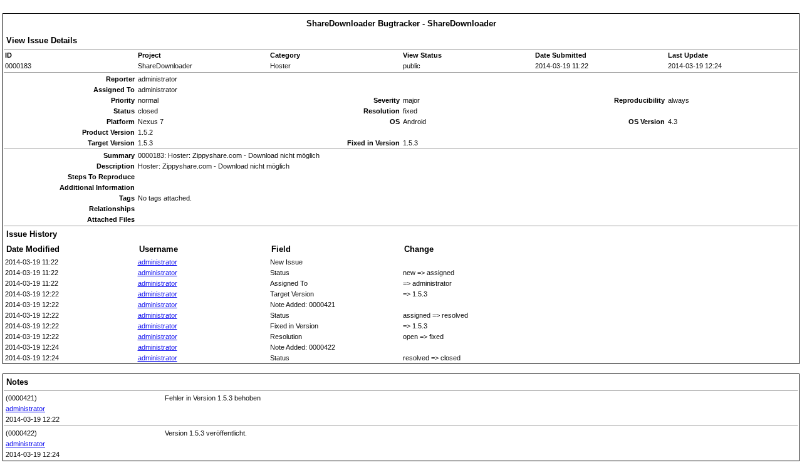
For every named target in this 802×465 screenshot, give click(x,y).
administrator (157, 262)
